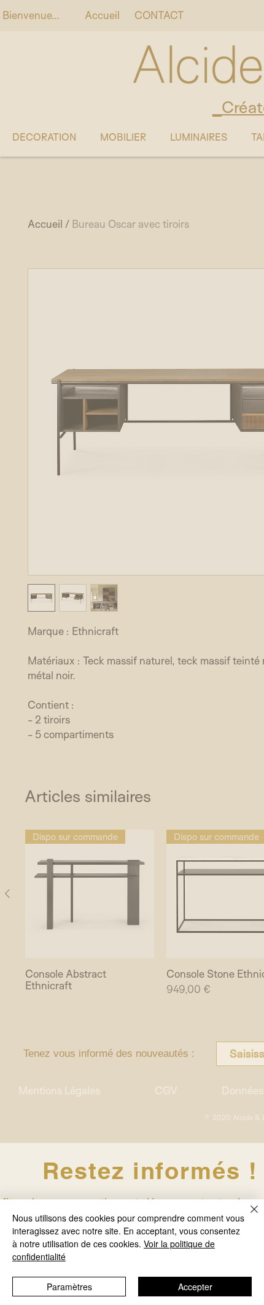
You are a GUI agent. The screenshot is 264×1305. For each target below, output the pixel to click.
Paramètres (69, 1286)
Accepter (195, 1286)
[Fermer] (247, 1216)
